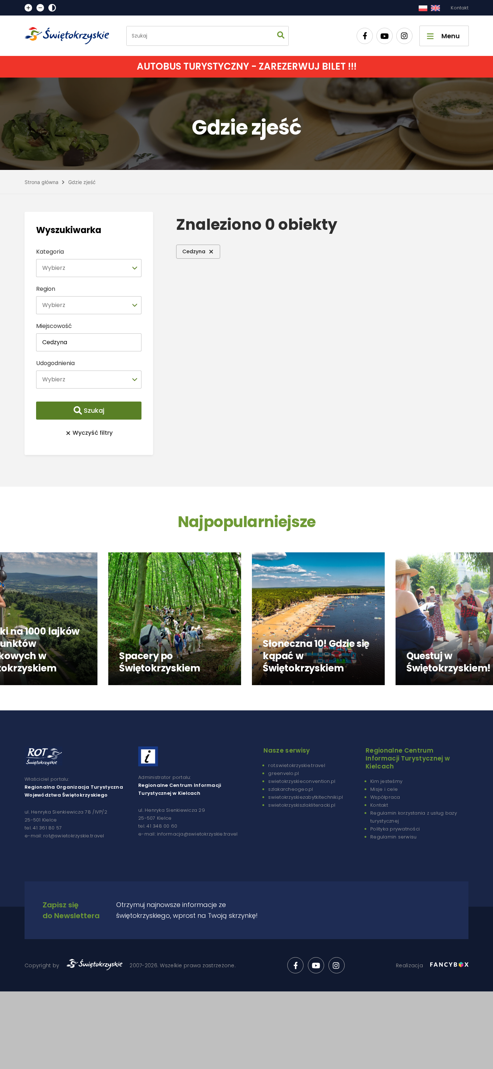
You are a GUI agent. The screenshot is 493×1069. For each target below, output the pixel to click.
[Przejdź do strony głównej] (70, 36)
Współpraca (385, 797)
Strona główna (41, 182)
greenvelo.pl (283, 773)
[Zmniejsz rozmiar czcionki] (40, 8)
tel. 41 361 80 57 (43, 827)
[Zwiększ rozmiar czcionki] (28, 8)
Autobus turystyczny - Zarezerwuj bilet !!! (247, 66)
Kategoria (50, 251)
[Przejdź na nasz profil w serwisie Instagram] (404, 36)
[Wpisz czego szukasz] (280, 35)
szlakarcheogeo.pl (290, 789)
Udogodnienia (55, 363)
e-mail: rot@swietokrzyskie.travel (64, 835)
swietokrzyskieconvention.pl (301, 781)
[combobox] (88, 268)
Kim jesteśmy (386, 781)
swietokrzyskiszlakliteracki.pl (301, 805)
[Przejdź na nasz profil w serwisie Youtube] (384, 36)
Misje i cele (384, 789)
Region (45, 289)
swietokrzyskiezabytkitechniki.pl (305, 797)
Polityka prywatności (395, 828)
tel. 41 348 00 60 (157, 826)
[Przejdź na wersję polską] (422, 8)
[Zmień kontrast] (52, 8)
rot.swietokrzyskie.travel (296, 765)
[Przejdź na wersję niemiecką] (435, 8)
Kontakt (459, 7)
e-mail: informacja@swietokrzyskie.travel (187, 834)
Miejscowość (54, 326)
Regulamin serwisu (393, 836)
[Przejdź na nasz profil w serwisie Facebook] (365, 36)
